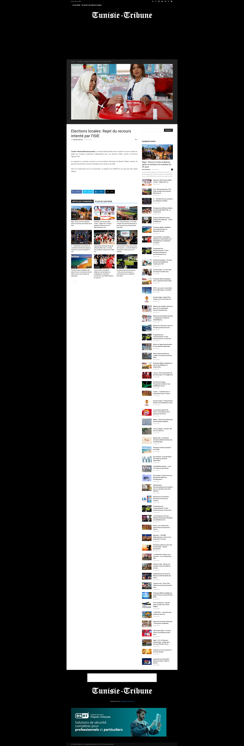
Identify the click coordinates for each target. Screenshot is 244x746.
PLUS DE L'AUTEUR (103, 201)
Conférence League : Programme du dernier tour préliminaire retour (161, 384)
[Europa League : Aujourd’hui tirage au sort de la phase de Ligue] (147, 299)
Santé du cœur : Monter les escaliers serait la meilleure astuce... (161, 566)
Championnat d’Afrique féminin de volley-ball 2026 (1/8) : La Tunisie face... (162, 210)
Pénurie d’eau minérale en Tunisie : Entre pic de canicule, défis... (162, 355)
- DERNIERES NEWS (121, 242)
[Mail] (165, 1)
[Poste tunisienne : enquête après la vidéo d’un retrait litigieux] (147, 605)
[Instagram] (158, 1)
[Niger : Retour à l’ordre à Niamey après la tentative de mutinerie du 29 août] (81, 213)
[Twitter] (168, 1)
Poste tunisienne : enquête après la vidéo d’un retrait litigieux (161, 604)
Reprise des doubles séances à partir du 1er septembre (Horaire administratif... (163, 308)
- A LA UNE (79, 61)
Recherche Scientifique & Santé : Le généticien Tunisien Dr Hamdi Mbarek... (163, 318)
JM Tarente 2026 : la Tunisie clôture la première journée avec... (162, 632)
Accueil (73, 61)
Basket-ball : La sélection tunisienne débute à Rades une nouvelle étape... (162, 440)
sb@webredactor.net (127, 701)
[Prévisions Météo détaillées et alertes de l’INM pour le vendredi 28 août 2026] (147, 365)
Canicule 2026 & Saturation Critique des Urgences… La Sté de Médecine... (162, 219)
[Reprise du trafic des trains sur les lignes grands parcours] (147, 328)
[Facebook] (155, 1)
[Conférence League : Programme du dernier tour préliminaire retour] (147, 384)
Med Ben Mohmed (78, 139)
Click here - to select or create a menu (87, 5)
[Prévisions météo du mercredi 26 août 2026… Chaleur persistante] (147, 547)
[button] (152, 1)
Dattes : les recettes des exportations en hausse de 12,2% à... (161, 527)
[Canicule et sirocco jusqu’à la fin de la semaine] (147, 651)
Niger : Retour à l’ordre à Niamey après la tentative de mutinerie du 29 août (81, 223)
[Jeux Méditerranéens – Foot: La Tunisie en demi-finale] (147, 468)
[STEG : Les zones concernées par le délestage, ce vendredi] (147, 290)
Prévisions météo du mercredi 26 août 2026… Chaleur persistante (162, 546)
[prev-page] (72, 281)
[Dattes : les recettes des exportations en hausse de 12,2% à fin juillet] (147, 527)
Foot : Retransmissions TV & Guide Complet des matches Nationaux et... (162, 191)
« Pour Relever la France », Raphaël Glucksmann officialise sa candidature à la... (163, 518)
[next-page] (75, 281)
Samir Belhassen (146, 169)
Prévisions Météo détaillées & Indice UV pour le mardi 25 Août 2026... (163, 595)
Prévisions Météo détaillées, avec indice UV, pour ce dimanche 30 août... (162, 229)
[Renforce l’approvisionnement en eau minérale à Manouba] (147, 346)
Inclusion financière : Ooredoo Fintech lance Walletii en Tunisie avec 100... (162, 262)
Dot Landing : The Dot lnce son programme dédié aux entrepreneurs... (162, 477)
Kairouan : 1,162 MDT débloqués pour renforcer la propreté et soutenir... (162, 537)
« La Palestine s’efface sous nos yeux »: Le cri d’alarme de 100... (162, 556)
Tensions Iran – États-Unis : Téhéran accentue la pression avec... (162, 585)
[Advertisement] (104, 145)
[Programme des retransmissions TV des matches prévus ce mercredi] (147, 508)
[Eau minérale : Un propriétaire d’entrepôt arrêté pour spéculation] (147, 459)
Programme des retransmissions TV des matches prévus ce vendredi (162, 336)
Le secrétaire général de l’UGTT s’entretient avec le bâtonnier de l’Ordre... (161, 412)
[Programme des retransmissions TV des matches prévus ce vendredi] (147, 337)
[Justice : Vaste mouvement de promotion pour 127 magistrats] (147, 375)
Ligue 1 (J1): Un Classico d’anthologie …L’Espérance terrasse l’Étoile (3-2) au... (161, 642)
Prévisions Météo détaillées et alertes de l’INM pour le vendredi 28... (162, 365)
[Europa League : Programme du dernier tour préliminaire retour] (147, 403)
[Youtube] (171, 1)
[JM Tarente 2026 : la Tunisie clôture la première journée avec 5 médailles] (147, 633)
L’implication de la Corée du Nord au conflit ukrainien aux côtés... (162, 575)
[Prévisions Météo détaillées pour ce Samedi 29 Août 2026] (147, 281)
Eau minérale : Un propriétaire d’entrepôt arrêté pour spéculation (162, 458)
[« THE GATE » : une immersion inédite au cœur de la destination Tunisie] (147, 614)
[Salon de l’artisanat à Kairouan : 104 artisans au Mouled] (147, 624)
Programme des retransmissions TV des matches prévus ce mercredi (162, 508)
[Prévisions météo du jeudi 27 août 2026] (147, 450)
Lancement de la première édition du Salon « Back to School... (161, 661)
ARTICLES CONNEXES (82, 201)
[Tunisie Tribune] (122, 15)
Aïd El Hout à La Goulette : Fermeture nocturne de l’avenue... (161, 498)
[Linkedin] (162, 1)
